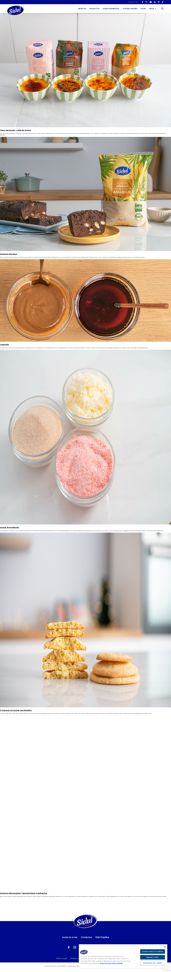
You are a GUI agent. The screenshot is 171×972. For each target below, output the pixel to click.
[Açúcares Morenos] (85, 250)
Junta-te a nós (69, 937)
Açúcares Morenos (8, 254)
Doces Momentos (111, 9)
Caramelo (4, 344)
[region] (123, 956)
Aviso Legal (61, 958)
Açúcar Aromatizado (9, 527)
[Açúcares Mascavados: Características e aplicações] (85, 890)
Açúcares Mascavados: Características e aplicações (23, 893)
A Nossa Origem (130, 9)
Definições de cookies (152, 963)
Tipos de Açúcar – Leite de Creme (15, 130)
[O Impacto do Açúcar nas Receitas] (85, 707)
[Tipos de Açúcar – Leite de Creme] (85, 127)
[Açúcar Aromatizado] (85, 524)
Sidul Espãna (102, 937)
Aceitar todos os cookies (152, 951)
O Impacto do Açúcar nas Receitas (16, 710)
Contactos (132, 2)
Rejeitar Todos (152, 957)
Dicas (143, 9)
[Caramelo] (85, 341)
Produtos (94, 9)
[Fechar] (165, 947)
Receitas (82, 9)
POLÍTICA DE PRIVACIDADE (111, 963)
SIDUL (151, 9)
